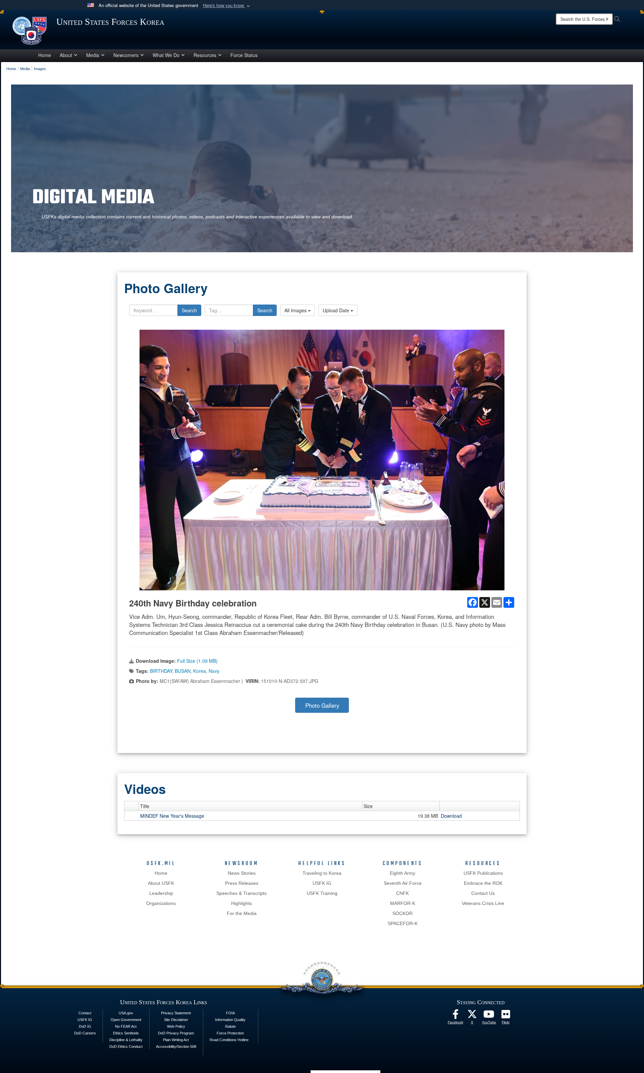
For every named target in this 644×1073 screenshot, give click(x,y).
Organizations (161, 903)
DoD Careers (85, 1033)
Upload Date (337, 310)
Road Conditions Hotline (229, 1040)
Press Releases (241, 883)
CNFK (402, 893)
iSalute (230, 1026)
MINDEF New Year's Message (172, 815)
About (66, 55)
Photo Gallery (322, 705)
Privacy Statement (176, 1013)
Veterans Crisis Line (483, 903)
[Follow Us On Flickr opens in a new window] (505, 1016)
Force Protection (230, 1033)
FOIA (230, 1013)
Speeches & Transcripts (241, 893)
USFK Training (322, 893)
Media (92, 55)
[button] (227, 5)
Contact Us (483, 893)
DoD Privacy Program (176, 1033)
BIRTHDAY (161, 670)
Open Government (126, 1020)
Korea (199, 670)
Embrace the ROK (483, 883)
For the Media (242, 913)
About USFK (161, 883)
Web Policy (176, 1026)
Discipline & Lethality (126, 1040)
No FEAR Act (126, 1026)
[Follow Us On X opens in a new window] (472, 1016)
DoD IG (85, 1026)
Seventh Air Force (403, 883)
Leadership (161, 893)
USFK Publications (483, 873)
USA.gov (126, 1013)
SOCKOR (402, 913)
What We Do (166, 55)
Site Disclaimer (176, 1020)
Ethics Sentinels (126, 1033)
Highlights (241, 903)
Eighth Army (402, 873)
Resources (205, 55)
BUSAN (183, 670)
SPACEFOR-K (403, 923)
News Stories (242, 873)
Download (451, 815)
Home (44, 55)
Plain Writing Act (176, 1040)
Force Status (244, 55)
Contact (84, 1013)
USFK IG (322, 883)
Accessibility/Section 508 (176, 1046)
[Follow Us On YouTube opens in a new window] (489, 1016)
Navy (214, 670)
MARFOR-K (402, 903)
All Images (296, 310)
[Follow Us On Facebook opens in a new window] (455, 1016)
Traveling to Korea (322, 873)
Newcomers (126, 55)
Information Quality (230, 1020)
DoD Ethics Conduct (126, 1046)
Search (189, 310)
